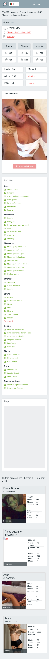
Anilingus (11, 346)
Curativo (10, 318)
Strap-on (10, 311)
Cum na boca (12, 370)
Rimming (10, 239)
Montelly (5, 15)
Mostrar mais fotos (24, 166)
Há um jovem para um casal (18, 225)
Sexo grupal (12, 200)
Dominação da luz (14, 301)
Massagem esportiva (15, 267)
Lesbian (10, 289)
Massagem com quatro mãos (18, 264)
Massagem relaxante (15, 271)
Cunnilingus (11, 343)
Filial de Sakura (13, 274)
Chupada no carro (14, 340)
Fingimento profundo (15, 336)
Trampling (11, 321)
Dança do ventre (13, 286)
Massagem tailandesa (16, 257)
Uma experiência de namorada (19, 333)
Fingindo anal (12, 358)
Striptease (11, 282)
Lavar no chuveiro (14, 232)
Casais (10, 228)
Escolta (10, 218)
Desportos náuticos (15, 388)
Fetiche (10, 210)
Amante (10, 297)
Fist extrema (12, 361)
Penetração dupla (14, 203)
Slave (9, 308)
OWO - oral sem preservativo (18, 196)
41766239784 (13, 28)
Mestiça (31, 76)
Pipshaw (10, 235)
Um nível (10, 193)
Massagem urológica (15, 254)
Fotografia (11, 222)
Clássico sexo (12, 189)
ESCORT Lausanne (10, 12)
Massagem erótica (14, 250)
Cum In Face (12, 377)
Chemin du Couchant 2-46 (31, 12)
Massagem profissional (16, 247)
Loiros (31, 83)
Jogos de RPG (13, 314)
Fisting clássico (13, 355)
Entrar (39, 3)
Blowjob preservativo (15, 329)
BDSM (9, 304)
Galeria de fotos (13, 93)
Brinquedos (11, 207)
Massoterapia (12, 260)
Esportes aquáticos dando (17, 385)
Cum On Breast (13, 373)
